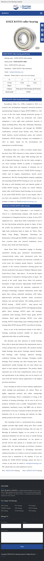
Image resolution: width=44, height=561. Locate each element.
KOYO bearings (33, 508)
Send (22, 546)
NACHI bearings (19, 511)
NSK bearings (18, 508)
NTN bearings (32, 511)
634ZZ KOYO (10, 470)
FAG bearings (18, 505)
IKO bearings (4, 511)
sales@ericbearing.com (16, 72)
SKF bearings (4, 505)
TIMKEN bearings (6, 508)
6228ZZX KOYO (31, 470)
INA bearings (32, 505)
